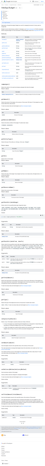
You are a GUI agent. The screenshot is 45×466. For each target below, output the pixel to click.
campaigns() (4, 39)
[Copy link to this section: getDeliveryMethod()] (17, 120)
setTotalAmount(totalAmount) (7, 78)
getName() (4, 53)
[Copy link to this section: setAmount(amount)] (15, 342)
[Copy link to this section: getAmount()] (11, 99)
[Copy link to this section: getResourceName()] (15, 187)
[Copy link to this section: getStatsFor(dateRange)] (19, 202)
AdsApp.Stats (19, 57)
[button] (22, 22)
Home (2, 4)
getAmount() (4, 42)
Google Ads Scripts (13, 4)
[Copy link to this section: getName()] (9, 171)
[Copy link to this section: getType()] (9, 299)
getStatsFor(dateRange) (6, 57)
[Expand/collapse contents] (8, 11)
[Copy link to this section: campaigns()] (11, 84)
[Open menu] (2, 1)
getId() (3, 51)
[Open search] (30, 1)
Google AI (3, 453)
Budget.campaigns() (30, 29)
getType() (4, 66)
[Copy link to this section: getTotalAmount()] (15, 277)
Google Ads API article (38, 30)
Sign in (42, 1)
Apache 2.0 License (17, 428)
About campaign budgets (26, 106)
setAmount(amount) (6, 72)
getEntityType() (5, 48)
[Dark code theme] (41, 215)
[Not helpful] (43, 5)
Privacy (6, 460)
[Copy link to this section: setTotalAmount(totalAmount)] (23, 394)
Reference (19, 4)
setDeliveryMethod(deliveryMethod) (8, 76)
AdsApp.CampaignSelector (20, 40)
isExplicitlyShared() (5, 69)
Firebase (3, 450)
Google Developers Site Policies (33, 428)
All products (3, 455)
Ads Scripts (13, 1)
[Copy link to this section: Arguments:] (9, 221)
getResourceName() (5, 55)
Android (2, 446)
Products (6, 4)
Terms (2, 460)
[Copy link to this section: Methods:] (8, 34)
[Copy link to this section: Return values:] (10, 89)
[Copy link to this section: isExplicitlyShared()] (18, 319)
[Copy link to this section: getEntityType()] (14, 139)
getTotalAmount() (5, 63)
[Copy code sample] (43, 215)
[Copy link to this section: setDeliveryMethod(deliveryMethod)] (27, 369)
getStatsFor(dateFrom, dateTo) (7, 59)
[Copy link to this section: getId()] (8, 156)
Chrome (2, 448)
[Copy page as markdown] (20, 8)
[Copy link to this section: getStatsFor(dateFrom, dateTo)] (25, 241)
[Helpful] (41, 5)
